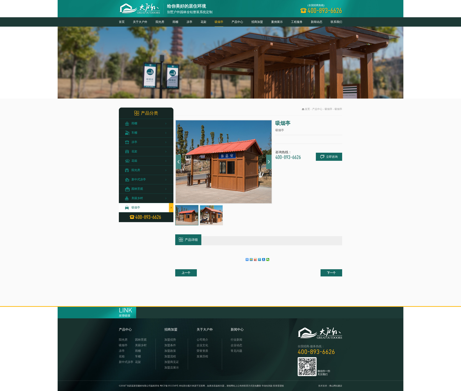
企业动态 (236, 345)
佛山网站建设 (335, 386)
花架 (203, 21)
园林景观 (137, 188)
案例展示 (277, 21)
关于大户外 (140, 21)
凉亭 (189, 21)
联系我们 (336, 21)
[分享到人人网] (263, 259)
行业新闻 (236, 339)
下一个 (331, 272)
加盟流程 (170, 356)
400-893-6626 (316, 352)
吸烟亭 (219, 21)
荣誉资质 (202, 350)
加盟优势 (170, 339)
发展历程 (202, 356)
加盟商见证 (171, 361)
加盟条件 (170, 345)
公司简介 (202, 339)
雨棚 (175, 21)
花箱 (134, 160)
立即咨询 (332, 156)
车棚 (134, 132)
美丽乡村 (137, 198)
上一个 (186, 272)
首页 (122, 21)
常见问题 (236, 350)
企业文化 (202, 345)
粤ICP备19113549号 (169, 386)
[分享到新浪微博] (255, 259)
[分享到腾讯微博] (259, 259)
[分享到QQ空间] (251, 259)
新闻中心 (237, 329)
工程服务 (297, 21)
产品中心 (237, 21)
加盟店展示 (171, 367)
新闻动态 (316, 21)
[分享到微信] (267, 259)
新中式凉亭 (138, 179)
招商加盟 (257, 21)
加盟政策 (170, 350)
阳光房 (160, 21)
